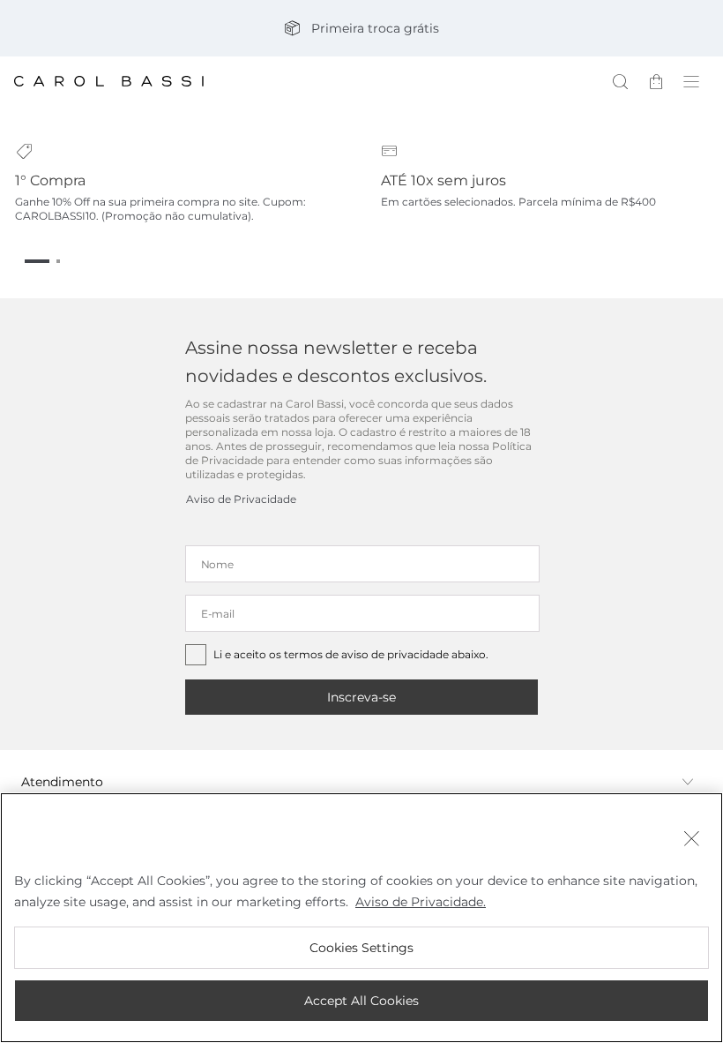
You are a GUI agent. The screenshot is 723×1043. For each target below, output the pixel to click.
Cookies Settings (361, 948)
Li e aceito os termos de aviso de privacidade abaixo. (350, 654)
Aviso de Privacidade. (420, 902)
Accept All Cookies (361, 1001)
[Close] (691, 840)
